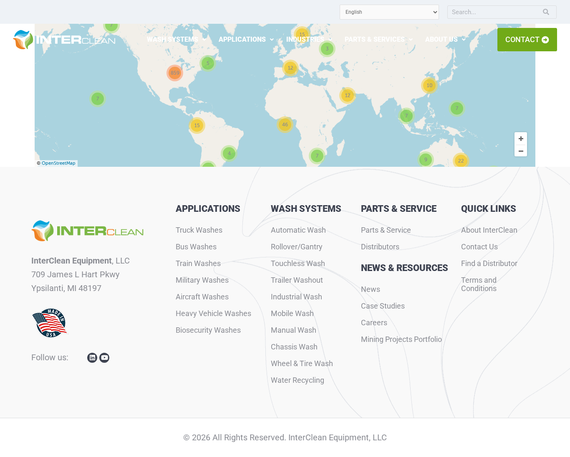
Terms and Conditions (479, 284)
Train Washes (198, 263)
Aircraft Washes (202, 296)
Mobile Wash (292, 313)
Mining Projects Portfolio (401, 339)
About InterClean (489, 230)
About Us (441, 39)
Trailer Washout (297, 280)
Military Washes (202, 280)
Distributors (380, 246)
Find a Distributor (489, 263)
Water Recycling (297, 380)
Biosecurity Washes (208, 330)
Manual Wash (293, 330)
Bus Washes (196, 246)
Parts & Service (386, 230)
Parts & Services (375, 39)
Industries (305, 39)
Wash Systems (172, 39)
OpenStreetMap (59, 163)
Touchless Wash (298, 263)
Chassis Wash (294, 346)
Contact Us (479, 246)
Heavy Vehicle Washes (213, 313)
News (370, 289)
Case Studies (383, 305)
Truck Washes (199, 230)
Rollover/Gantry (297, 246)
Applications (242, 39)
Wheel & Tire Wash (302, 363)
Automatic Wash (298, 230)
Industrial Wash (296, 296)
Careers (374, 322)
